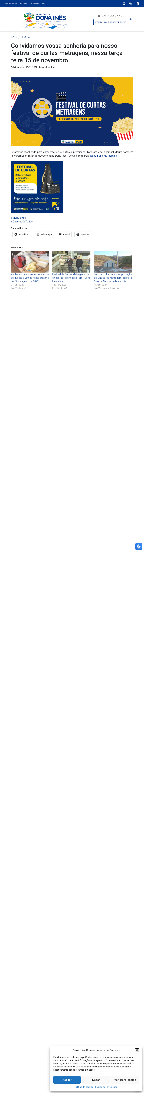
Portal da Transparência (110, 22)
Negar (96, 1079)
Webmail (24, 3)
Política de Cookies (84, 1087)
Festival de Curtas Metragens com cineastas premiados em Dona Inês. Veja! (71, 278)
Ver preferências (125, 1079)
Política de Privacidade (106, 1087)
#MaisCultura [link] (18, 217)
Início (14, 37)
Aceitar (67, 1079)
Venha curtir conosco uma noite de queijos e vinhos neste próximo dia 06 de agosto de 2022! (30, 278)
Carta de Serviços (112, 15)
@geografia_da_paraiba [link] (103, 155)
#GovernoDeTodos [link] (22, 221)
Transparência (10, 3)
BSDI (43, 3)
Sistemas (35, 3)
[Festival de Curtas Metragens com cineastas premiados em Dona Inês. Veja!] (71, 262)
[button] (137, 1050)
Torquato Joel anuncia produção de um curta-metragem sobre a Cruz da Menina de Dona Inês (113, 278)
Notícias (25, 37)
